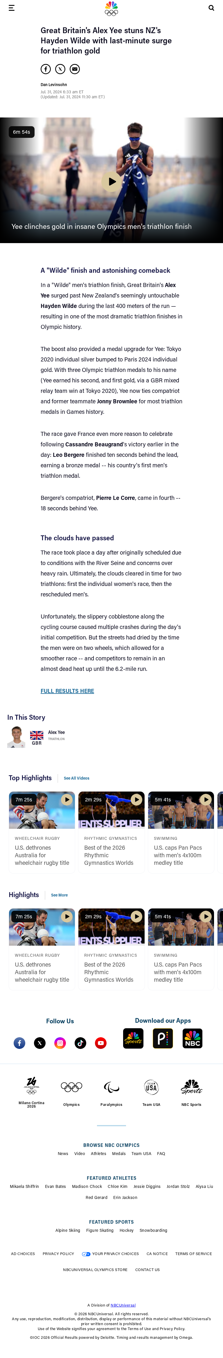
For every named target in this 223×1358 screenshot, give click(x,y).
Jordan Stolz (178, 1187)
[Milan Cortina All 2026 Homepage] (111, 8)
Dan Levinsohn (54, 85)
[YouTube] (101, 1043)
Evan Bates (55, 1187)
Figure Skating (100, 1231)
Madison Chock (87, 1187)
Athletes (98, 1154)
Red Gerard (96, 1198)
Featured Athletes (111, 1179)
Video (79, 1154)
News (63, 1154)
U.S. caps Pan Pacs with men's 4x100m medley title (178, 855)
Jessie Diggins (147, 1187)
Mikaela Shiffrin (24, 1187)
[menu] (12, 9)
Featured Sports (111, 1222)
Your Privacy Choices (115, 1254)
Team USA (141, 1154)
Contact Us (147, 1270)
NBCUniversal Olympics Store (95, 1270)
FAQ (161, 1154)
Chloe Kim (118, 1187)
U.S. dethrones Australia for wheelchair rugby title (42, 855)
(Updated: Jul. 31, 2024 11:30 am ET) (73, 97)
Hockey (127, 1231)
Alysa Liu (204, 1187)
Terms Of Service (193, 1254)
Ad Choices (23, 1254)
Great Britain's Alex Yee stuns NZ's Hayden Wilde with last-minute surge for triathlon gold (106, 41)
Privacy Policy (58, 1254)
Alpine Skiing (67, 1231)
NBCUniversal (123, 1305)
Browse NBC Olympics (111, 1146)
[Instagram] (60, 1043)
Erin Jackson (125, 1198)
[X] (40, 1043)
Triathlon (56, 739)
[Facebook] (19, 1043)
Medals (119, 1154)
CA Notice (157, 1254)
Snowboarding (154, 1231)
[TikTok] (80, 1043)
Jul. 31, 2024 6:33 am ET (62, 92)
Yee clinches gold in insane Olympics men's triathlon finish (102, 227)
